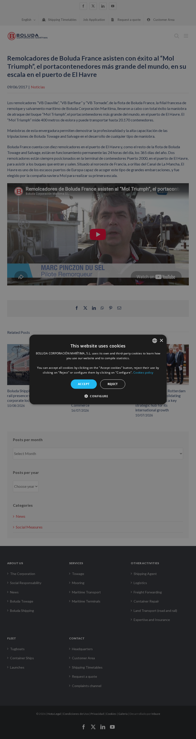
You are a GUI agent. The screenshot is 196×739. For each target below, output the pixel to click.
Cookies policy (143, 372)
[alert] (98, 369)
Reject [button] (113, 384)
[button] (98, 395)
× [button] (161, 340)
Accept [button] (83, 384)
